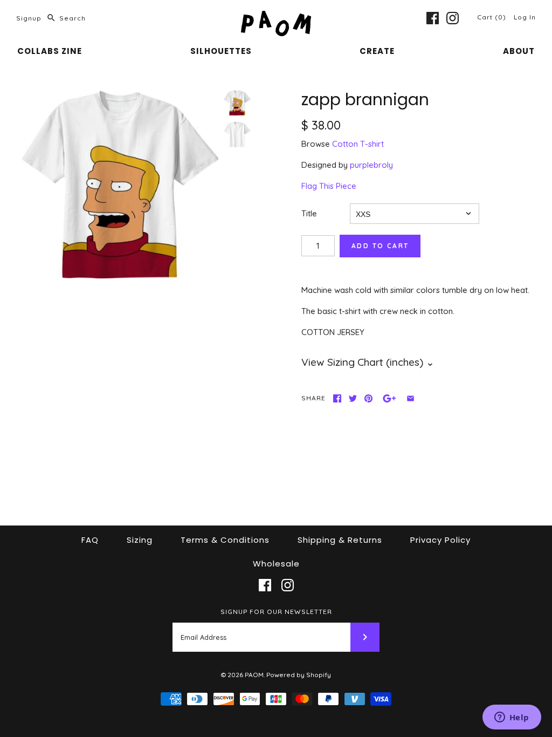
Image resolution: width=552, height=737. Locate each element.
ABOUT (519, 51)
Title (309, 213)
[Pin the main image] (368, 398)
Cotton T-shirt (358, 144)
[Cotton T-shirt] (237, 134)
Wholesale (276, 563)
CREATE (377, 51)
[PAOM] (276, 17)
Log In (525, 17)
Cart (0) (492, 17)
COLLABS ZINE (49, 51)
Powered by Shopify (298, 675)
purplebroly (371, 165)
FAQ (90, 539)
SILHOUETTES (221, 51)
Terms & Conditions (225, 539)
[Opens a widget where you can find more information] (511, 718)
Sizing (140, 539)
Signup (29, 18)
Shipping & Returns (340, 539)
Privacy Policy (440, 539)
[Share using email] (410, 398)
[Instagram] (452, 18)
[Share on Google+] (389, 398)
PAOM (254, 675)
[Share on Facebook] (337, 398)
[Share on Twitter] (353, 398)
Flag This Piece (328, 186)
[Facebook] (432, 18)
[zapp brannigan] (120, 184)
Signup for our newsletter (276, 612)
